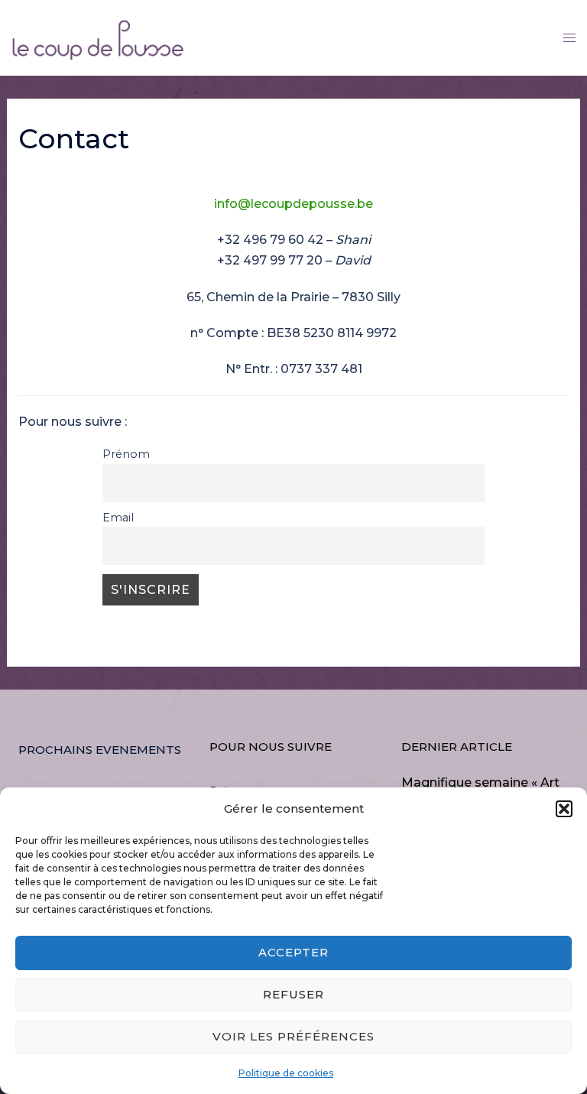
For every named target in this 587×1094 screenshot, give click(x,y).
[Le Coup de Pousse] (97, 36)
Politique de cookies (285, 1073)
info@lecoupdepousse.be (293, 203)
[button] (564, 808)
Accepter (293, 952)
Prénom (126, 454)
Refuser (293, 994)
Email (118, 517)
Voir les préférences (293, 1036)
